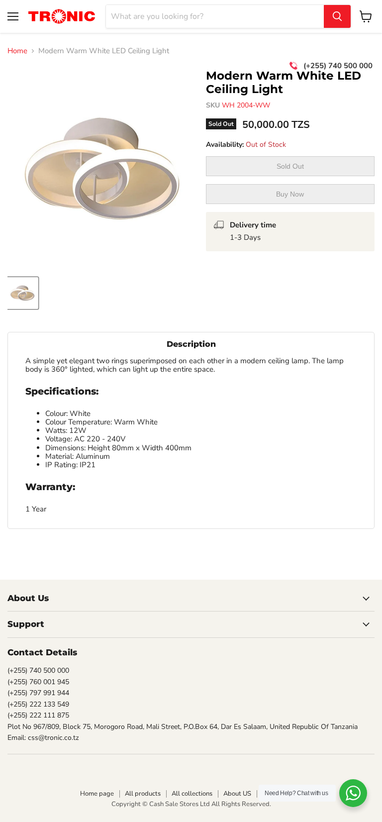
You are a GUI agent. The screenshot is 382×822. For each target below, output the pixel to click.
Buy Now (290, 194)
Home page (97, 793)
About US (237, 793)
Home (17, 51)
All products (143, 793)
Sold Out (290, 166)
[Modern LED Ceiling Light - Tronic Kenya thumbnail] (22, 293)
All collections (192, 793)
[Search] (337, 16)
